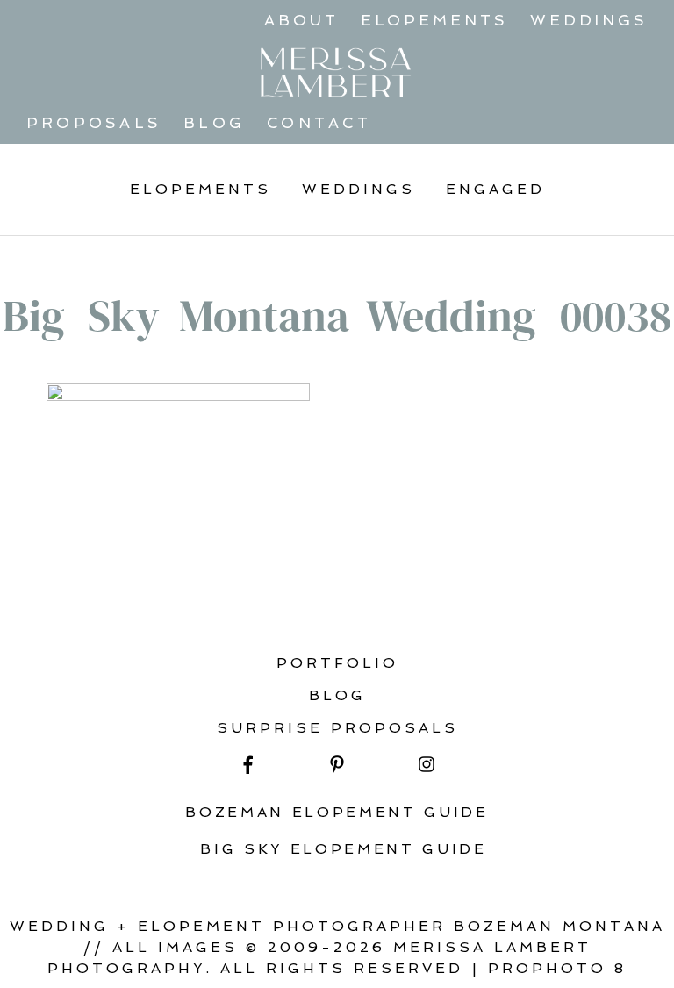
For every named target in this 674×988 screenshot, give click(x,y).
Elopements (434, 20)
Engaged (495, 189)
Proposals (93, 123)
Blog (214, 123)
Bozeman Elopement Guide (337, 812)
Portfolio (337, 663)
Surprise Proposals (337, 728)
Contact (319, 123)
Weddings (589, 20)
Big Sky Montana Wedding (191, 571)
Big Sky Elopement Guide (343, 849)
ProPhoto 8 (557, 968)
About (301, 20)
